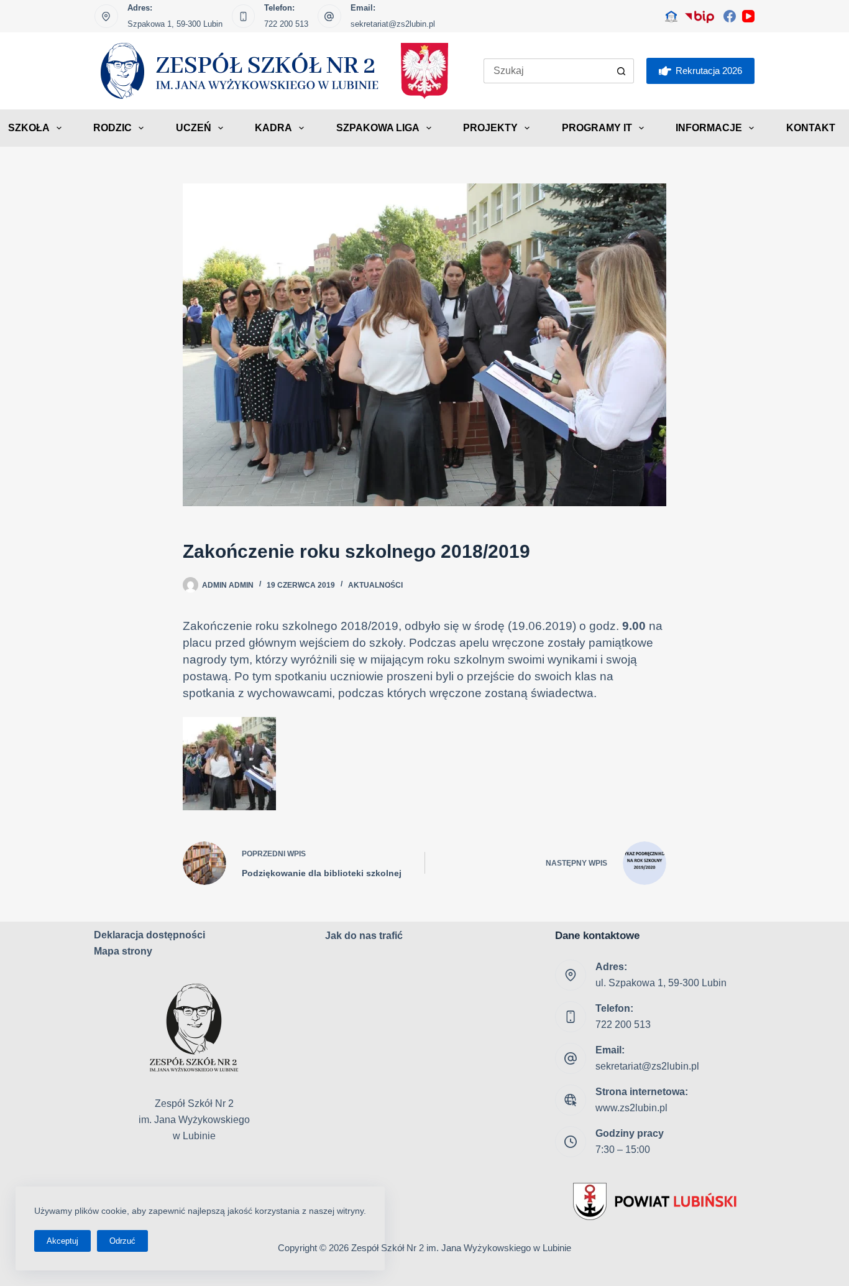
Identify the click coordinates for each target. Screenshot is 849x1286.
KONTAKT (810, 128)
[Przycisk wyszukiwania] (621, 70)
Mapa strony (123, 951)
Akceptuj (62, 1241)
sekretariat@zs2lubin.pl (393, 24)
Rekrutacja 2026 (709, 70)
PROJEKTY (490, 128)
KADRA (273, 128)
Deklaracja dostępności (149, 935)
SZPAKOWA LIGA (378, 128)
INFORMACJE (709, 128)
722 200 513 (286, 24)
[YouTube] (748, 16)
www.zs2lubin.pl (631, 1108)
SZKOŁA (29, 128)
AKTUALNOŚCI (375, 585)
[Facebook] (729, 16)
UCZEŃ (193, 128)
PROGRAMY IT (597, 128)
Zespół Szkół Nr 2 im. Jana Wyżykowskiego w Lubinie (461, 1247)
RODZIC (112, 128)
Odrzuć (122, 1241)
